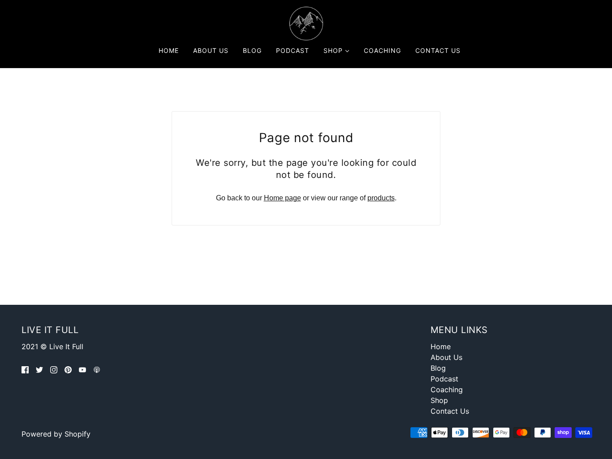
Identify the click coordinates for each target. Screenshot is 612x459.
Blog (438, 368)
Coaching (447, 389)
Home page (282, 198)
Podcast (444, 378)
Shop (439, 400)
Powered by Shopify (56, 433)
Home (441, 346)
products (381, 198)
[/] (306, 23)
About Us (446, 357)
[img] (25, 370)
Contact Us (450, 411)
